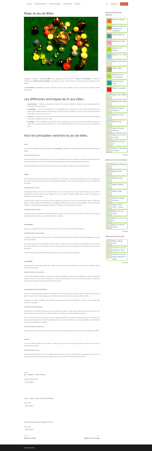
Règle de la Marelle (118, 19)
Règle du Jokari (117, 178)
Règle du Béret (117, 68)
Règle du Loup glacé (119, 88)
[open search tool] (107, 4)
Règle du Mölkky (117, 184)
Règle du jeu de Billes (119, 95)
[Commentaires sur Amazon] (27, 377)
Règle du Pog (116, 121)
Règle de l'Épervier (118, 34)
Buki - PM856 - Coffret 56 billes (34, 375)
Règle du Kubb (117, 191)
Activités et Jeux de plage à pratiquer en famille (119, 256)
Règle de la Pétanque (119, 164)
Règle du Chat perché (119, 61)
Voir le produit (29, 382)
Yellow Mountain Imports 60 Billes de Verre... (39, 422)
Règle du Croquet (118, 115)
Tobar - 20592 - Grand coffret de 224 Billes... (39, 398)
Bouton (124, 4)
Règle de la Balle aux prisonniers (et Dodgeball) (119, 28)
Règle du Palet (117, 171)
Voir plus (125, 155)
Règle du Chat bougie (119, 101)
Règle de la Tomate (118, 41)
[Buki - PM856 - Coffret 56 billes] (42, 372)
